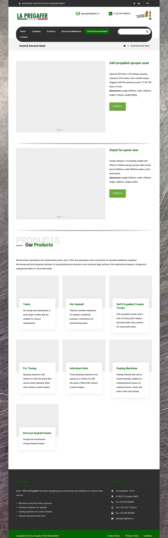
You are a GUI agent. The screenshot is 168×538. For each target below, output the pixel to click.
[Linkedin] (139, 3)
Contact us (117, 106)
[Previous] (20, 97)
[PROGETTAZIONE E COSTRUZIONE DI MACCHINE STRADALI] (32, 16)
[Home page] (125, 46)
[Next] (101, 97)
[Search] (147, 31)
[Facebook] (134, 3)
